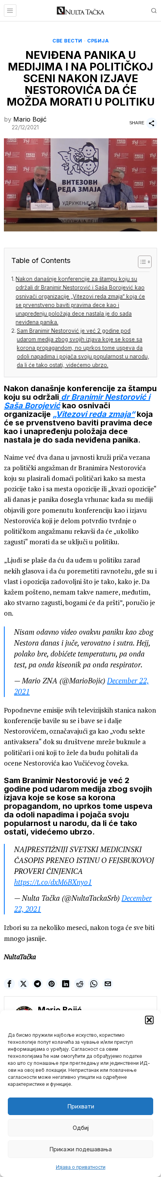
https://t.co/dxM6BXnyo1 (53, 882)
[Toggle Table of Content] (141, 261)
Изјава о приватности (81, 1167)
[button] (149, 1020)
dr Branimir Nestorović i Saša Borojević (77, 401)
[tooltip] (9, 983)
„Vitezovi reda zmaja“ (94, 414)
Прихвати (80, 1106)
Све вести (67, 41)
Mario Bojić (30, 119)
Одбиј (81, 1127)
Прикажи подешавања (80, 1149)
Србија (98, 41)
